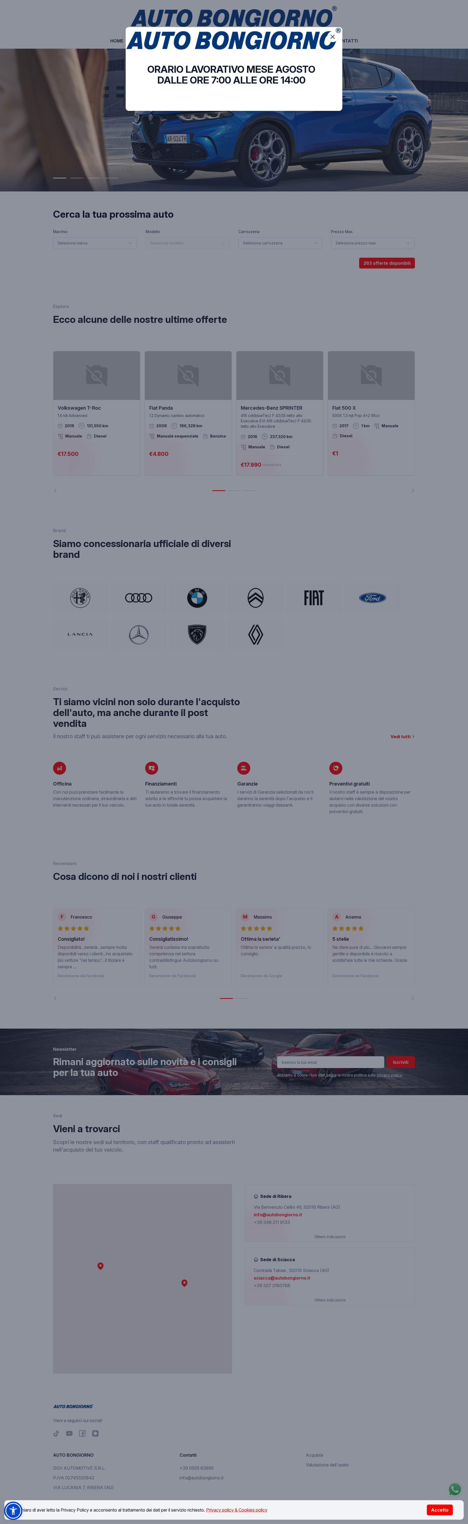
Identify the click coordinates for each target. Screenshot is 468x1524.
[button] (13, 1511)
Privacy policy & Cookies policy (236, 1510)
